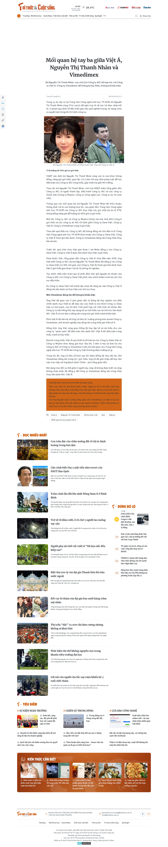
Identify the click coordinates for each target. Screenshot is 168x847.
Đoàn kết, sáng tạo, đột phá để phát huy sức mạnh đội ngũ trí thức (48, 719)
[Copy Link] (3, 120)
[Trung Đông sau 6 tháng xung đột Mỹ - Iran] (73, 721)
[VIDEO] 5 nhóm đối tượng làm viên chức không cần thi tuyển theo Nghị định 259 (134, 561)
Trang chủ (19, 16)
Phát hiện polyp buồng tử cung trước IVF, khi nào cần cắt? (58, 783)
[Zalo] (3, 103)
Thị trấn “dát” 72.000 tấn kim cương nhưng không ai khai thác (77, 626)
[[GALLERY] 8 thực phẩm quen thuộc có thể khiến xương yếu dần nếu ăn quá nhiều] (84, 770)
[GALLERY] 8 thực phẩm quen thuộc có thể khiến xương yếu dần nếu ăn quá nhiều (83, 784)
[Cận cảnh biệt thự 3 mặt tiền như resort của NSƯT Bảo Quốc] (32, 476)
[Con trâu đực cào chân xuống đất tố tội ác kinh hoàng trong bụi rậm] (32, 450)
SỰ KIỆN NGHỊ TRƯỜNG (33, 710)
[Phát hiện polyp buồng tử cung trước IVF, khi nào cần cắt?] (58, 770)
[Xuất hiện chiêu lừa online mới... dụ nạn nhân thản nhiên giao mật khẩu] (119, 721)
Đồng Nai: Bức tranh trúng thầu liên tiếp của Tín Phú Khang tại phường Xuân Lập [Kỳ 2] (134, 573)
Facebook (143, 814)
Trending (26, 16)
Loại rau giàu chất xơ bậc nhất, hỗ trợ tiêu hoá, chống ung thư (135, 783)
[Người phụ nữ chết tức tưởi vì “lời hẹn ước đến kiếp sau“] (32, 554)
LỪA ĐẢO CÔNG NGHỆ (124, 710)
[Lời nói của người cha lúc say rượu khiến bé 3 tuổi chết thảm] (32, 685)
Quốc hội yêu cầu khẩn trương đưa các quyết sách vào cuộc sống (37, 743)
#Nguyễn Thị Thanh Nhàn (70, 415)
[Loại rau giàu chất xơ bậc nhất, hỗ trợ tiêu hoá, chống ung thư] (136, 770)
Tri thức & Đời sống (86, 16)
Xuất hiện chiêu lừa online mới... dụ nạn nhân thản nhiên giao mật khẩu (141, 719)
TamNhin (147, 7)
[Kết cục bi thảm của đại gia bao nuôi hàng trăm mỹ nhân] (32, 607)
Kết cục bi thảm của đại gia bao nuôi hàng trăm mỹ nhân (79, 600)
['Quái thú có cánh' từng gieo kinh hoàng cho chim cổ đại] (110, 770)
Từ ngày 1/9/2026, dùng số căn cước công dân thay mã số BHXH (134, 549)
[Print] (3, 115)
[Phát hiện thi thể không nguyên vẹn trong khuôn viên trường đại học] (32, 659)
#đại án (112, 415)
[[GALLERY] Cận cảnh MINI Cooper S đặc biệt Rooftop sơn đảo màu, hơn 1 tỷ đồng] (143, 519)
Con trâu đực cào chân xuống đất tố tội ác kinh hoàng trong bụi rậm (78, 443)
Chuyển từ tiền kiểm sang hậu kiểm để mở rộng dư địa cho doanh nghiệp (36, 734)
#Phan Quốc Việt (91, 415)
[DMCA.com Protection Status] (84, 843)
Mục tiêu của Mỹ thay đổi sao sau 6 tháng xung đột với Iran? (82, 734)
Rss (148, 814)
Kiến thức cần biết (60, 16)
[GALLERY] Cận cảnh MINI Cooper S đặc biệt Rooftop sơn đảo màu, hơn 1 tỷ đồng (128, 521)
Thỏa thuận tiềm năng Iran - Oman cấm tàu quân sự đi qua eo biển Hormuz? (83, 743)
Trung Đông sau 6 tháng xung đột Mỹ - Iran (95, 718)
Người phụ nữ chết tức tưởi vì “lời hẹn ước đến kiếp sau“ (78, 548)
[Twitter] (3, 109)
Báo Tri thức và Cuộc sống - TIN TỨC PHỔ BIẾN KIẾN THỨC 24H (36, 7)
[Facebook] (3, 97)
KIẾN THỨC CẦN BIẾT (41, 759)
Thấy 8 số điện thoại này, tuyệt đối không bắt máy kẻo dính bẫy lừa (128, 743)
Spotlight (98, 16)
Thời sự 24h (73, 16)
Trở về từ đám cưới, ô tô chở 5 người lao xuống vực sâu (78, 521)
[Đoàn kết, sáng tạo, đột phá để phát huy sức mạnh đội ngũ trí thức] (27, 721)
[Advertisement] (84, 36)
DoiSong (136, 7)
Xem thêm (104, 16)
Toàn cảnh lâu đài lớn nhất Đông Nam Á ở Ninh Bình (79, 495)
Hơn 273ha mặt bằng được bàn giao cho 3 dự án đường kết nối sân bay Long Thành (134, 537)
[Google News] (3, 126)
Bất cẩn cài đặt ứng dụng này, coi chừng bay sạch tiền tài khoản (128, 734)
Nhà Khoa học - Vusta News (41, 16)
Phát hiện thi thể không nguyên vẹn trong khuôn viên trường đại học (76, 652)
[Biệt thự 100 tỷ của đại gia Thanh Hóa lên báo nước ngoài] (32, 580)
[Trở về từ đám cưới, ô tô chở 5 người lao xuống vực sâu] (32, 528)
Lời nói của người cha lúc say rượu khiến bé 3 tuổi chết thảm (77, 679)
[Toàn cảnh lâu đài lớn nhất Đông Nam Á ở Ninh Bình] (32, 502)
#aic (103, 415)
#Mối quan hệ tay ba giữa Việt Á (63, 420)
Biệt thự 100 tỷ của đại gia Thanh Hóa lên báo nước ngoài (78, 574)
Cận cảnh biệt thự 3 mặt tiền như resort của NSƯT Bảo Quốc (76, 469)
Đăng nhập (147, 16)
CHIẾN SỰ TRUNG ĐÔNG (79, 710)
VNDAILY (123, 7)
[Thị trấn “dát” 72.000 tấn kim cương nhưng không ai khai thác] (32, 633)
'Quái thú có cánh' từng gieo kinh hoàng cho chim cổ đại (110, 783)
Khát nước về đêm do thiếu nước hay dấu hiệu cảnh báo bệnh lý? (31, 783)
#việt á (54, 415)
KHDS (110, 7)
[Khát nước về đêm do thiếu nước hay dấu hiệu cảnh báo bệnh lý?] (32, 770)
